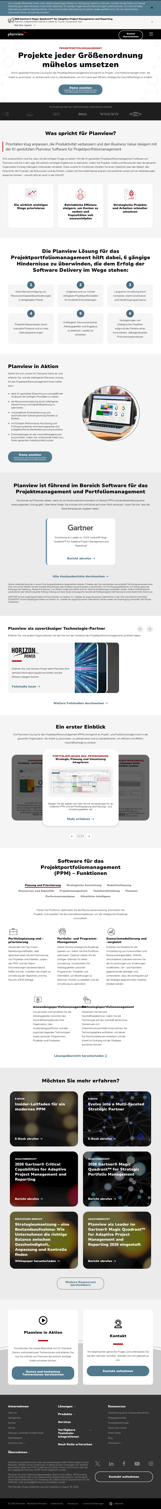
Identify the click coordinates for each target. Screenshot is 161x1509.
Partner (11, 1427)
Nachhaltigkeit (15, 1437)
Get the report (24, 25)
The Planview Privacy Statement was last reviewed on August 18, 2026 (43, 1486)
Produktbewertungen (118, 1422)
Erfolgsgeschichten (117, 1417)
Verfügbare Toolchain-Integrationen (68, 1433)
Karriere (12, 1422)
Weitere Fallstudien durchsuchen (78, 703)
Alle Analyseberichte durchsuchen (79, 576)
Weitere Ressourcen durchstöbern (80, 1283)
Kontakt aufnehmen (118, 1371)
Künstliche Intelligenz (96, 896)
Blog (110, 1437)
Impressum (72, 1503)
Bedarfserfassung (119, 885)
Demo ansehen (80, 89)
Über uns (12, 1412)
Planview (17, 33)
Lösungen (65, 1406)
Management (14, 1417)
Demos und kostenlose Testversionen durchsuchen (43, 1373)
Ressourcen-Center (117, 1427)
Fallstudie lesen (24, 686)
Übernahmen (17, 1452)
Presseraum (114, 1442)
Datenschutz (57, 1503)
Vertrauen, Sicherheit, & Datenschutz (25, 1432)
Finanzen (131, 891)
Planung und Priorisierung (43, 885)
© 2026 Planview (16, 1503)
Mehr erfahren (78, 818)
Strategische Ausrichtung (84, 885)
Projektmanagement (73, 891)
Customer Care (15, 1442)
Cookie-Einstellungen (93, 1503)
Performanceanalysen (60, 896)
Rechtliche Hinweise (37, 1503)
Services (64, 1422)
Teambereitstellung (106, 891)
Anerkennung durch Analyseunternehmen (128, 1412)
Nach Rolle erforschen (75, 1444)
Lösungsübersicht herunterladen (79, 1056)
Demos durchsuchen (131, 35)
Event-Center (114, 1432)
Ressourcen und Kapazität (36, 891)
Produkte (65, 1414)
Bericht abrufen (79, 558)
